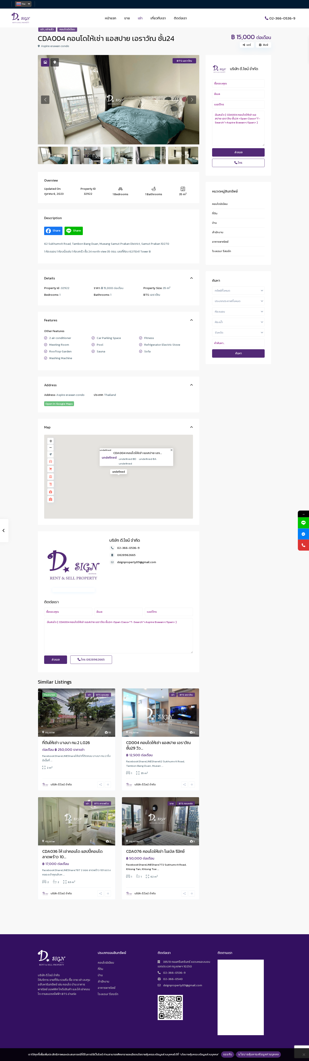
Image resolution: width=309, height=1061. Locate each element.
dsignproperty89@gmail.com (136, 562)
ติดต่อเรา (180, 18)
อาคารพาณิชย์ (220, 242)
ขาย (127, 18)
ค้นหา (238, 353)
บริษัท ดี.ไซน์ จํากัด (124, 540)
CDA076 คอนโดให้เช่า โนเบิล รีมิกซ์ (155, 851)
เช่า (140, 18)
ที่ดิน (214, 213)
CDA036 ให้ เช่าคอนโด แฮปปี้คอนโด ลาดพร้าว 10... (72, 854)
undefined (105, 450)
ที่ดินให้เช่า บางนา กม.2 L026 (66, 742)
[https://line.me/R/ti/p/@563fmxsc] (303, 522)
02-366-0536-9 (282, 18)
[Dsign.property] (303, 533)
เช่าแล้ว (49, 29)
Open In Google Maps (59, 404)
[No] (304, 1054)
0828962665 (126, 555)
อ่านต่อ (72, 994)
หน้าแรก (110, 18)
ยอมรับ (227, 1054)
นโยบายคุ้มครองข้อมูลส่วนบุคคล (258, 1054)
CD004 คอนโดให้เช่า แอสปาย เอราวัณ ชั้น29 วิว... (158, 745)
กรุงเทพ (50, 732)
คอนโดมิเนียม (67, 29)
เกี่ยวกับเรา (158, 18)
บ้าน (214, 223)
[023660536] (303, 545)
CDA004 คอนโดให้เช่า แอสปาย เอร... (137, 452)
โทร (93, 659)
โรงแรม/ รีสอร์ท (221, 251)
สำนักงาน (217, 232)
